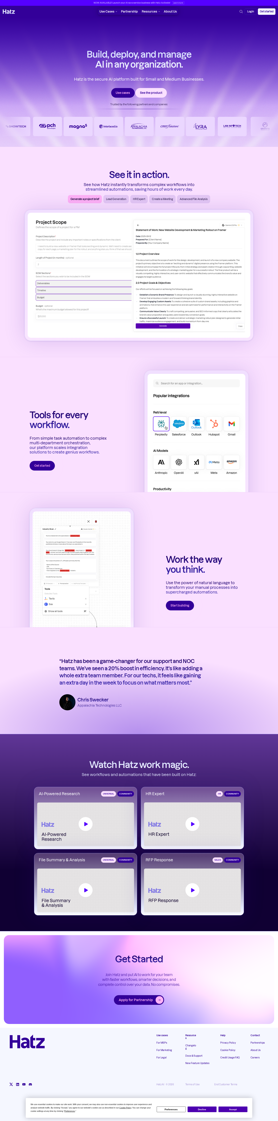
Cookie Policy (227, 1050)
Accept (233, 1109)
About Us (170, 11)
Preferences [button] (69, 1111)
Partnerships (257, 1043)
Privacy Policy (228, 1043)
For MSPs (161, 1043)
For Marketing (164, 1050)
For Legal (161, 1057)
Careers (254, 1057)
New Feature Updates (197, 1063)
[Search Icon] (241, 11)
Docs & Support (193, 1056)
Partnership (129, 11)
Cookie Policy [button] (125, 1108)
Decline (202, 1109)
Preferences (171, 1109)
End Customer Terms (225, 1084)
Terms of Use (192, 1084)
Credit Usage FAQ (230, 1057)
